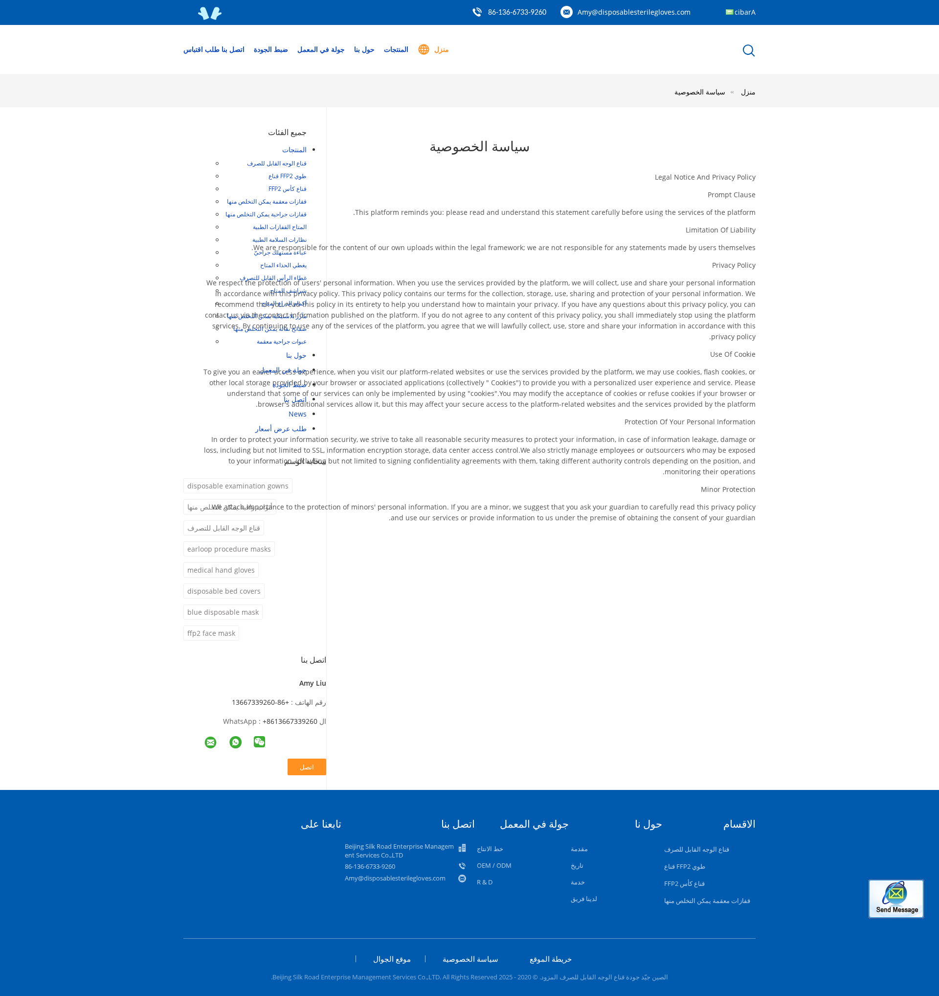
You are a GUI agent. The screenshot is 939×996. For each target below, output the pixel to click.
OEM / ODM (494, 865)
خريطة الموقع (551, 958)
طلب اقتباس (201, 49)
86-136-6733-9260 (517, 12)
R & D (484, 882)
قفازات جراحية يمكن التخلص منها (266, 214)
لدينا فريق (584, 898)
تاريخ (577, 865)
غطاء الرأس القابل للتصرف (273, 278)
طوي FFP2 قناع (287, 176)
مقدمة (579, 848)
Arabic (745, 12)
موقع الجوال (392, 958)
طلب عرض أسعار (281, 428)
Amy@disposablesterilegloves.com (634, 12)
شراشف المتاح (288, 290)
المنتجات (396, 49)
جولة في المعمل (321, 49)
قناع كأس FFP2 (287, 189)
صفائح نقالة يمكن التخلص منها (270, 328)
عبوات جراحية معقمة (282, 341)
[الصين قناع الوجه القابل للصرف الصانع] (210, 18)
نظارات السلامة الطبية (279, 239)
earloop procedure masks (229, 549)
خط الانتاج (490, 848)
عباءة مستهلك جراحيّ (280, 252)
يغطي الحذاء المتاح (283, 265)
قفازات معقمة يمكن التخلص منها (267, 201)
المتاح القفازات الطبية (280, 227)
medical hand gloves (221, 570)
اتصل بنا (233, 49)
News (298, 413)
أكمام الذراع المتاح (284, 303)
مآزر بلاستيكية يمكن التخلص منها (267, 316)
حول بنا (364, 49)
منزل (441, 49)
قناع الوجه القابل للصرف (277, 163)
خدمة (578, 882)
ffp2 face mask (211, 633)
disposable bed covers (224, 591)
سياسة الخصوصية (699, 91)
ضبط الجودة (271, 49)
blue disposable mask (223, 612)
